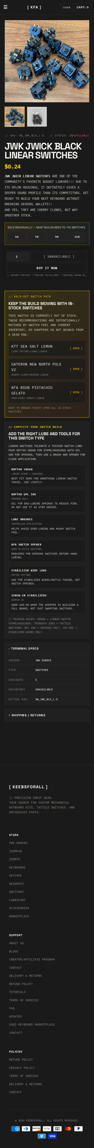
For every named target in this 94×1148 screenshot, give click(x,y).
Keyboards (17, 867)
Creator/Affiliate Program (32, 959)
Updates (15, 1016)
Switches (16, 892)
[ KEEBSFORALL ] (28, 786)
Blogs (13, 951)
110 (77, 236)
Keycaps (15, 875)
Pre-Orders (18, 843)
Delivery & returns (25, 976)
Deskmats (16, 884)
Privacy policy (22, 1068)
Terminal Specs (25, 648)
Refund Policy (21, 984)
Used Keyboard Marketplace (32, 1024)
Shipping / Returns (28, 715)
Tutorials (17, 992)
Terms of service (23, 1076)
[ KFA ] (34, 7)
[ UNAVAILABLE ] (59, 256)
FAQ (12, 1008)
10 (16, 236)
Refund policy (21, 1060)
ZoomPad (15, 851)
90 (57, 236)
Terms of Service (23, 1000)
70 (37, 236)
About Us (16, 943)
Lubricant (17, 900)
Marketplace (19, 916)
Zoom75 (14, 859)
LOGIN (66, 7)
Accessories (19, 908)
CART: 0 (83, 7)
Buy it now (47, 268)
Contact (15, 968)
